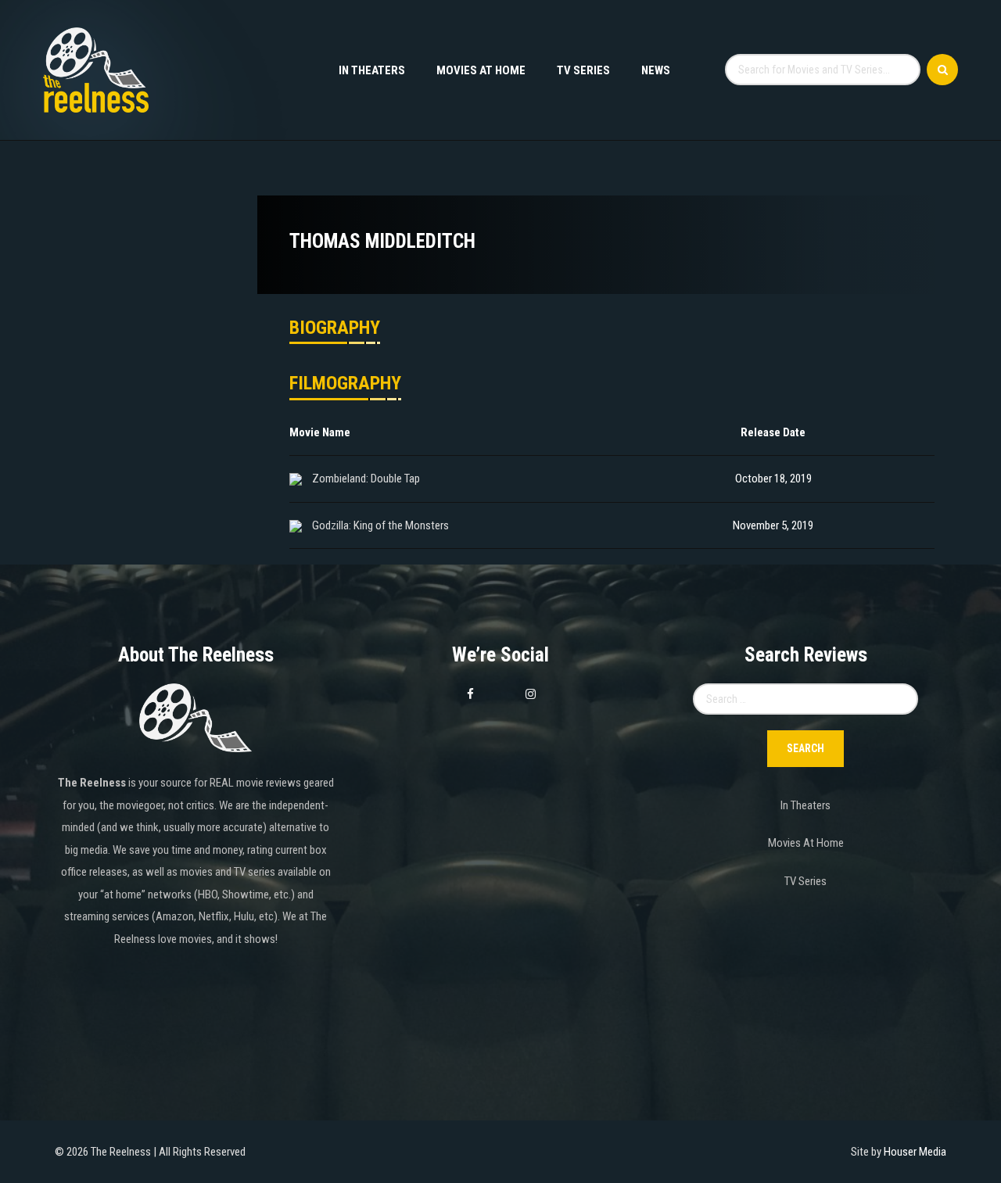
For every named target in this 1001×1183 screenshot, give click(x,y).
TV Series (583, 70)
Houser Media (915, 1152)
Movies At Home (481, 70)
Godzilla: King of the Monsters (380, 525)
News (655, 70)
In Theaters (372, 70)
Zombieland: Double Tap (366, 478)
